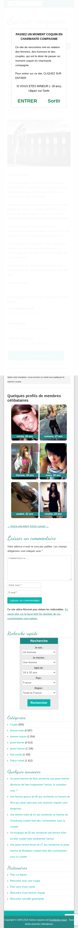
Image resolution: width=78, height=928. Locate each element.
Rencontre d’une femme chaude (27, 892)
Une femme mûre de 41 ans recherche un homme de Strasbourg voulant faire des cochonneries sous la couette (39, 820)
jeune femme (17, 742)
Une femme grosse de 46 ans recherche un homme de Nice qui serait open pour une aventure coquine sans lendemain (40, 802)
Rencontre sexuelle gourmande (27, 898)
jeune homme (17, 748)
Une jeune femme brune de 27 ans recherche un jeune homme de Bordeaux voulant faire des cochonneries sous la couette (39, 850)
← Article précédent (18, 526)
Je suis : (39, 647)
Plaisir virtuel (17, 760)
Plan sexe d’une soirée (22, 886)
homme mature (18, 736)
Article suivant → (39, 526)
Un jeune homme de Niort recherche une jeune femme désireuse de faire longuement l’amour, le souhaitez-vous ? (39, 784)
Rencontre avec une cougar (25, 880)
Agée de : (39, 668)
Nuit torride (16, 754)
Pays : (39, 678)
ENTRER (27, 100)
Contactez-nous (58, 920)
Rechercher (38, 702)
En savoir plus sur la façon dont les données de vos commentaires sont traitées (37, 614)
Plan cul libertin (18, 874)
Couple (14, 724)
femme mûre (17, 730)
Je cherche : (39, 657)
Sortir (54, 100)
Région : (39, 688)
